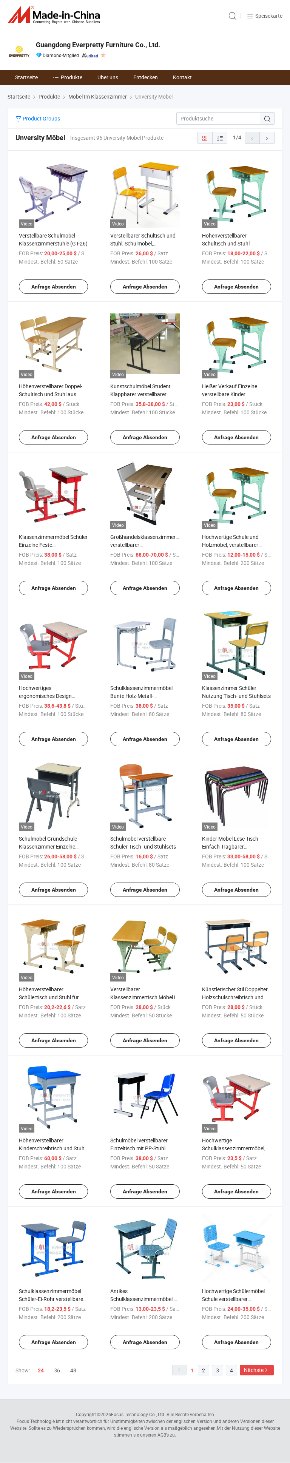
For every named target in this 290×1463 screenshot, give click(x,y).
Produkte (71, 77)
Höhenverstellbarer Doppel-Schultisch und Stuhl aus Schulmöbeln (50, 394)
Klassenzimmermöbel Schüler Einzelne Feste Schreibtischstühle (53, 544)
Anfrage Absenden (53, 287)
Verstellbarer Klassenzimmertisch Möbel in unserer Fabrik (144, 997)
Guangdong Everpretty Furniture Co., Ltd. (98, 45)
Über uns (107, 77)
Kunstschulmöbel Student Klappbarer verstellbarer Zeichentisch (140, 394)
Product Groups (41, 118)
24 (41, 1370)
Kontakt (182, 77)
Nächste (254, 1369)
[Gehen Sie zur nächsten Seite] (267, 138)
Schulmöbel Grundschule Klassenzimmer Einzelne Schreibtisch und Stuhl (48, 846)
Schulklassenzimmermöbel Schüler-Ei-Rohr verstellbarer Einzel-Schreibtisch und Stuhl (52, 1298)
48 (73, 1370)
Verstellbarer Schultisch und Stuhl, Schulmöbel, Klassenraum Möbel (143, 243)
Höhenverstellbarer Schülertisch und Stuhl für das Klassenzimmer (49, 997)
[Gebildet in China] (55, 15)
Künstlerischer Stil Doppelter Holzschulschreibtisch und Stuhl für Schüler (235, 997)
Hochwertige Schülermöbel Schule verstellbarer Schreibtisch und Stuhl (233, 1298)
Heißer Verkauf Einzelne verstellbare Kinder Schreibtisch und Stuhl (229, 394)
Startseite (26, 77)
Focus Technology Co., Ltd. (138, 1414)
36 (57, 1370)
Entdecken (145, 77)
